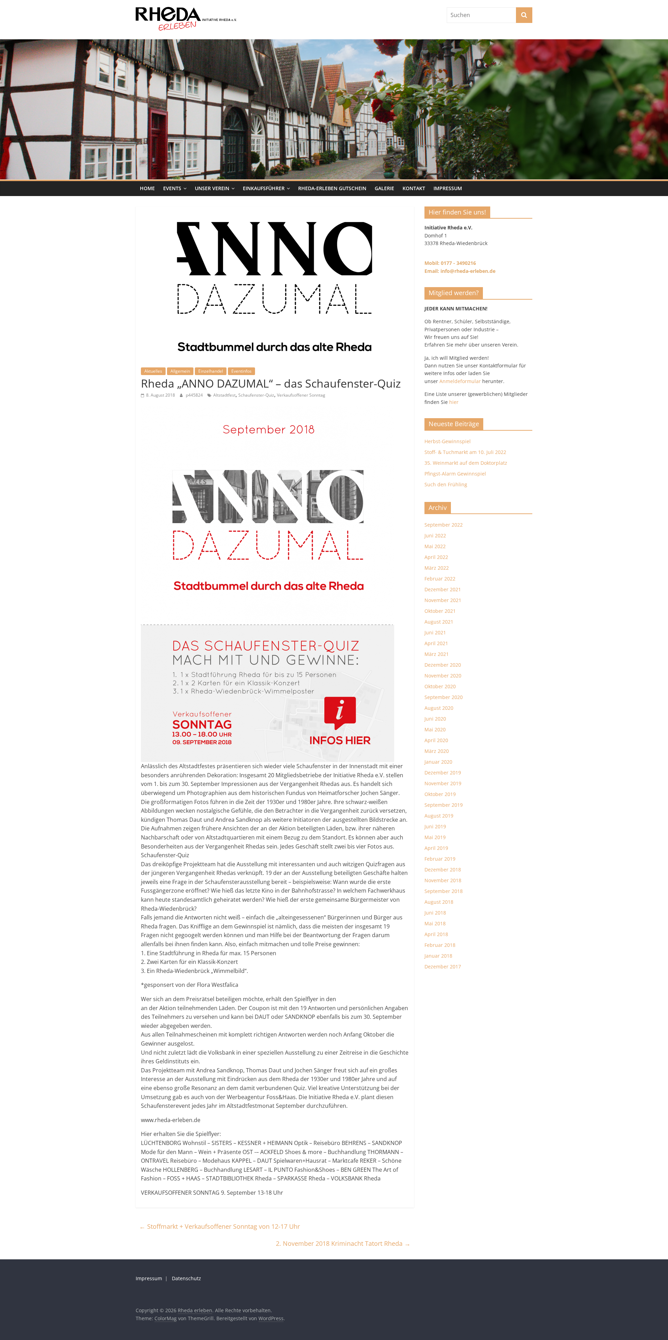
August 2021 (438, 621)
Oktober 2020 (440, 686)
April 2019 (436, 848)
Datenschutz (186, 1278)
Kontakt (414, 188)
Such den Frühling (445, 484)
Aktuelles (153, 371)
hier (454, 402)
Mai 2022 (435, 546)
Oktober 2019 (440, 794)
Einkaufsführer (264, 188)
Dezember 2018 (442, 869)
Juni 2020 (435, 718)
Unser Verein (212, 188)
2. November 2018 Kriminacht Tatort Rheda (343, 1243)
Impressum (448, 188)
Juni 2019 (435, 826)
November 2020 (442, 675)
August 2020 (438, 708)
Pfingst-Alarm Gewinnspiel (455, 473)
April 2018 (436, 934)
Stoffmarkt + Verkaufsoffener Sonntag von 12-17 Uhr (219, 1226)
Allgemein (180, 371)
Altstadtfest (224, 395)
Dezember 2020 (442, 664)
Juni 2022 (435, 535)
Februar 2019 (439, 858)
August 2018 (438, 902)
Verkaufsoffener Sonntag (301, 395)
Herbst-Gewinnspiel (447, 441)
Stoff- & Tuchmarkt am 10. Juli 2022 (465, 452)
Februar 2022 (439, 578)
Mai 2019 (435, 837)
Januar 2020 (438, 761)
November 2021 (442, 600)
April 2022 (436, 557)
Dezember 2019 (442, 772)
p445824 (195, 395)
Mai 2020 (435, 729)
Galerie (384, 188)
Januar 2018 (438, 955)
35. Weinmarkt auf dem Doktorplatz (465, 463)
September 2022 (443, 524)
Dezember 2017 (442, 966)
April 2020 (436, 740)
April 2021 (436, 643)
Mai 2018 (435, 923)
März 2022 (436, 568)
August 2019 (438, 815)
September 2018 (443, 891)
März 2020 (436, 751)
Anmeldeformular (460, 381)
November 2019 (442, 783)
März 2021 (436, 654)
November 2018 (442, 880)
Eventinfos (241, 371)
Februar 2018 (439, 945)
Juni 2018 (435, 912)
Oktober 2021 (440, 611)
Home (147, 188)
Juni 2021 (435, 632)
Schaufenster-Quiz (256, 395)
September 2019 (443, 805)
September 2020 (443, 697)
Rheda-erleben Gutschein (332, 188)
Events (172, 188)
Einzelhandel (210, 371)
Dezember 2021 (442, 589)
